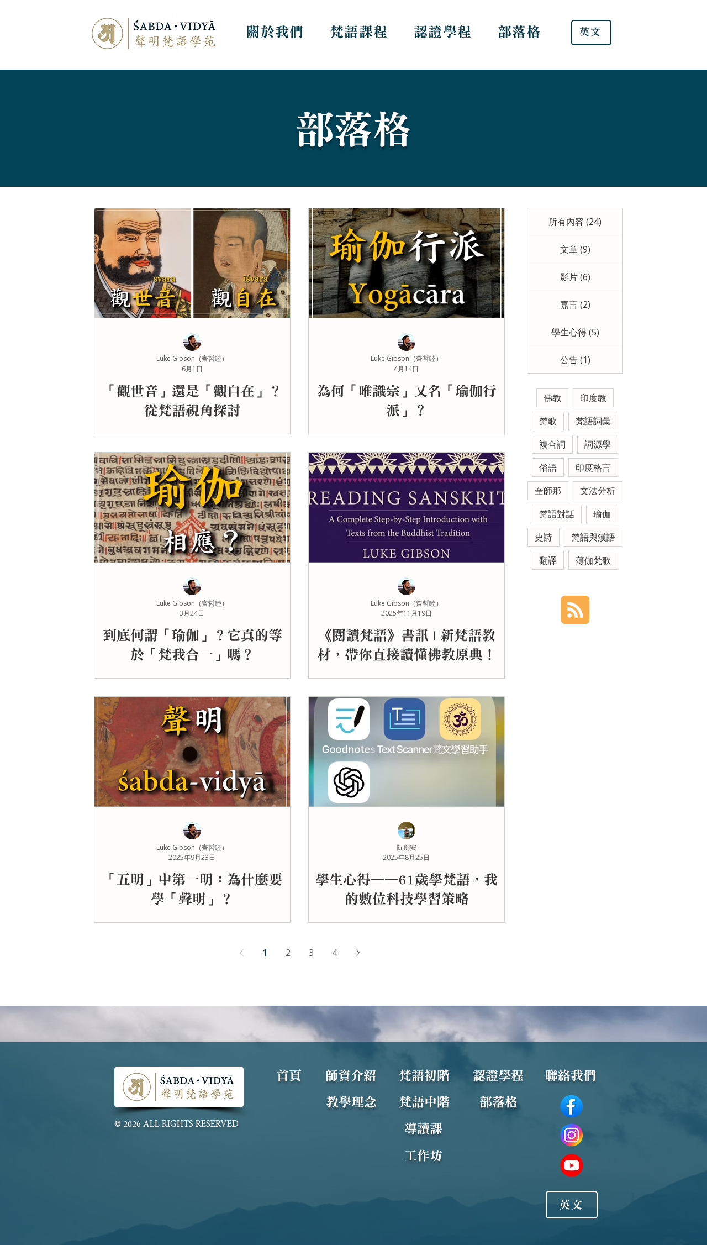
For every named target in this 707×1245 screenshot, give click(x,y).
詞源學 (597, 444)
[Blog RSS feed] (575, 610)
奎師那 (548, 491)
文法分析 (597, 491)
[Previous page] (241, 953)
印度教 (593, 398)
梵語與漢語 (593, 537)
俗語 (548, 467)
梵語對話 (556, 514)
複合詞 (552, 444)
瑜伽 (602, 514)
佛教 (552, 398)
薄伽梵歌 (593, 560)
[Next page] (357, 953)
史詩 (543, 537)
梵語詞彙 (593, 421)
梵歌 (548, 421)
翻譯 (548, 560)
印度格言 (593, 467)
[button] (275, 32)
